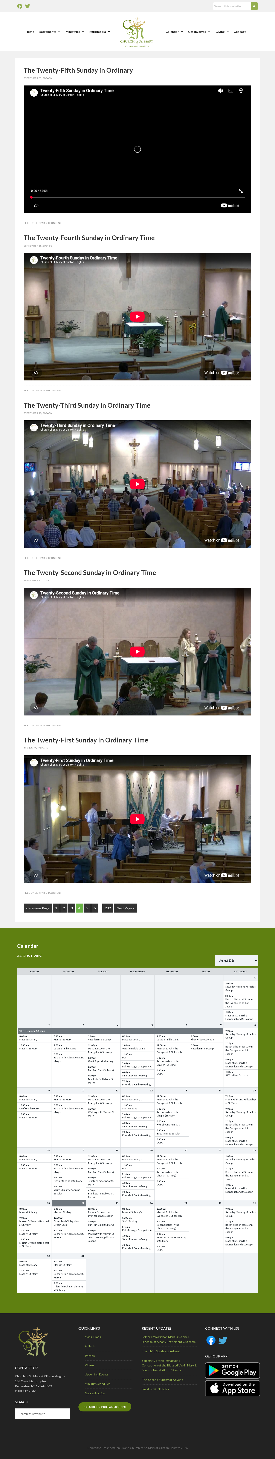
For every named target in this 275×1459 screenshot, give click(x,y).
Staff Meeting (129, 1108)
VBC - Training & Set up (32, 1031)
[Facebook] (19, 6)
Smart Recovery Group (134, 1075)
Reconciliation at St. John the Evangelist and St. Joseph (239, 1003)
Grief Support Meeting (100, 1061)
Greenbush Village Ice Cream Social (66, 1223)
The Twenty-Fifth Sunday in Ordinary (78, 70)
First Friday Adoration (203, 1039)
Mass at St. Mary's (132, 1039)
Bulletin (90, 1346)
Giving (220, 31)
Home (30, 31)
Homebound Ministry (168, 1124)
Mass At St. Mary (28, 1048)
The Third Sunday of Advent (161, 1351)
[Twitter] (27, 6)
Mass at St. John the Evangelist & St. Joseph (100, 1050)
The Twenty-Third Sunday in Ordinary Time (87, 405)
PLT (124, 1057)
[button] (50, 32)
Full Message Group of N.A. (137, 1066)
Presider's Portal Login (103, 1406)
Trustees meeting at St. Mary (101, 1182)
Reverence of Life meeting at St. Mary (171, 1239)
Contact (240, 31)
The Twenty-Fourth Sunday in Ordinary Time (89, 237)
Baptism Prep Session (168, 1133)
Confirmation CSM (29, 1108)
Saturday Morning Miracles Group (240, 988)
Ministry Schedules (97, 1384)
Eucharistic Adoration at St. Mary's (69, 1059)
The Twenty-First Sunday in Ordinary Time (86, 740)
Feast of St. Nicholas (155, 1389)
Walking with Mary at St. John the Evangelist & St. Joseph (101, 1237)
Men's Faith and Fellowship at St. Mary (240, 1101)
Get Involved (197, 31)
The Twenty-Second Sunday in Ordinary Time (90, 572)
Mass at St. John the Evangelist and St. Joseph (239, 1017)
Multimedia (97, 31)
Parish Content (50, 222)
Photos (90, 1355)
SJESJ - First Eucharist (237, 1075)
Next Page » (125, 908)
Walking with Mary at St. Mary (101, 1114)
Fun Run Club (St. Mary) (101, 1070)
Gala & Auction (95, 1393)
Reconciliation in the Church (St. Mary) (168, 1063)
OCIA (160, 1073)
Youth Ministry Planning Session (67, 1191)
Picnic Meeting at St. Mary (68, 1180)
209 (108, 908)
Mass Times (93, 1337)
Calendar (172, 31)
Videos (89, 1365)
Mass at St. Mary (28, 1039)
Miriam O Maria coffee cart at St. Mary (34, 1223)
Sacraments (47, 31)
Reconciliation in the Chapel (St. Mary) (168, 1114)
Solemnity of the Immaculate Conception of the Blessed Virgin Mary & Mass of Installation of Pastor (169, 1365)
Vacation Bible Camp (65, 1048)
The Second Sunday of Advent (162, 1379)
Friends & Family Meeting (136, 1084)
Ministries (73, 31)
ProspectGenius (113, 1448)
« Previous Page (37, 908)
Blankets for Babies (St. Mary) (101, 1081)
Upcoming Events (96, 1374)
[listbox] (236, 960)
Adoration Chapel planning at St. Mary (68, 1288)
